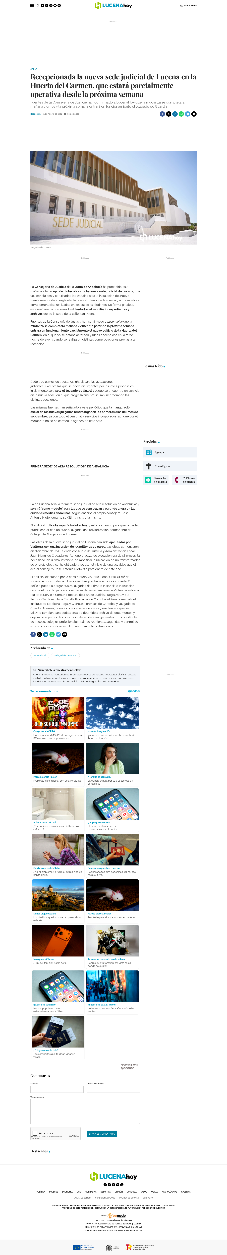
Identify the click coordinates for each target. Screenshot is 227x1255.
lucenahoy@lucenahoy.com (128, 1230)
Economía (67, 1192)
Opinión (119, 1192)
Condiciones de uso (105, 1198)
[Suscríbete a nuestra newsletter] (85, 676)
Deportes (106, 1192)
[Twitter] (168, 114)
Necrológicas (169, 1192)
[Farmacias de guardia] (156, 480)
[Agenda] (170, 452)
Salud (144, 1192)
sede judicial (40, 655)
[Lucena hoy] (113, 1180)
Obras (33, 69)
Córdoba (132, 1192)
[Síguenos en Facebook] (42, 5)
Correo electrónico (95, 1084)
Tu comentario (37, 1097)
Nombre (34, 1084)
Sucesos (53, 1192)
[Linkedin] (175, 114)
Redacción (35, 114)
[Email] (194, 114)
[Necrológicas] (170, 466)
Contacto (148, 1198)
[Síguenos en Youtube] (55, 5)
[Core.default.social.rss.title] (59, 5)
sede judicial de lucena (65, 655)
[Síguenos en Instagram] (51, 5)
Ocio (79, 1192)
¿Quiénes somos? (82, 1198)
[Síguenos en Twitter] (46, 5)
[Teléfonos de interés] (184, 480)
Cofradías (91, 1192)
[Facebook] (162, 114)
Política (41, 1192)
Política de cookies (129, 1198)
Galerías (186, 1192)
